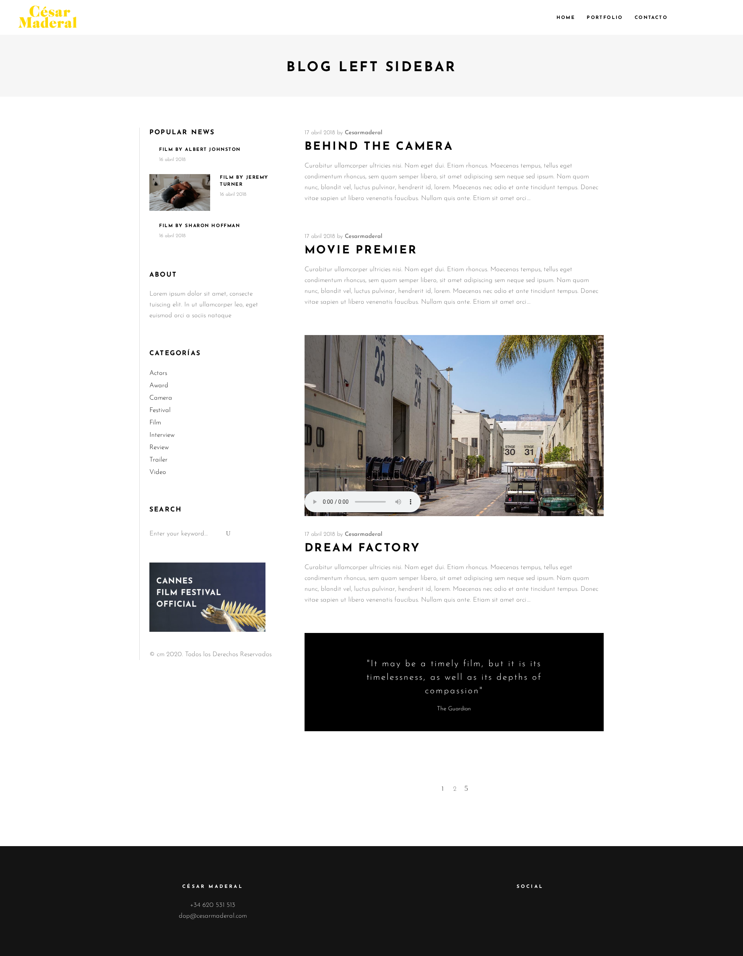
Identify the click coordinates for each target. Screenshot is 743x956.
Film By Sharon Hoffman (199, 226)
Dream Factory (363, 548)
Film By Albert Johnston (200, 149)
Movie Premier (361, 250)
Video (157, 472)
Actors (158, 373)
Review (159, 447)
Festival (160, 410)
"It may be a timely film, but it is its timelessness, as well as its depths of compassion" (454, 678)
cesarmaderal (363, 133)
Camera (160, 398)
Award (158, 385)
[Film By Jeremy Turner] (179, 192)
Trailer (158, 460)
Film (155, 422)
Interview (162, 435)
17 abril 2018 (320, 133)
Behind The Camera (379, 146)
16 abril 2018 (172, 159)
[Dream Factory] (454, 425)
